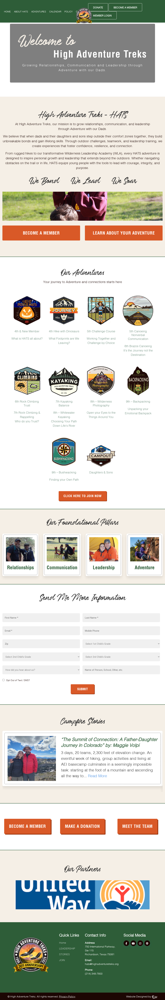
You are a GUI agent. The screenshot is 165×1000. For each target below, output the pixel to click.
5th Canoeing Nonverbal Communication (138, 334)
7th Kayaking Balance (64, 403)
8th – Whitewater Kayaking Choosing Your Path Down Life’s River (64, 419)
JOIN (62, 959)
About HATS (21, 11)
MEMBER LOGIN (102, 15)
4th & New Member (27, 330)
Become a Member (41, 232)
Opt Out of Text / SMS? (18, 680)
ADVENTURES (38, 11)
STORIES (64, 954)
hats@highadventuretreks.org (102, 963)
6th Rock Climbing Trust (27, 403)
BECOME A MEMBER (27, 826)
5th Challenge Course (101, 330)
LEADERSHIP (67, 948)
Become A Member (125, 7)
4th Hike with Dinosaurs (64, 330)
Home (7, 11)
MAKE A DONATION (82, 826)
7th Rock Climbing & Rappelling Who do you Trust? (27, 416)
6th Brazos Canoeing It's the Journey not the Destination (138, 350)
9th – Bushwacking (64, 472)
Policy (68, 11)
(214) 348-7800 (93, 973)
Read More (97, 775)
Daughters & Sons (101, 472)
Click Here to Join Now (82, 495)
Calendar (55, 11)
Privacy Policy (67, 996)
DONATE (98, 7)
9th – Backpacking (138, 401)
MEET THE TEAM (137, 826)
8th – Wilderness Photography (101, 403)
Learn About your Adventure (124, 232)
